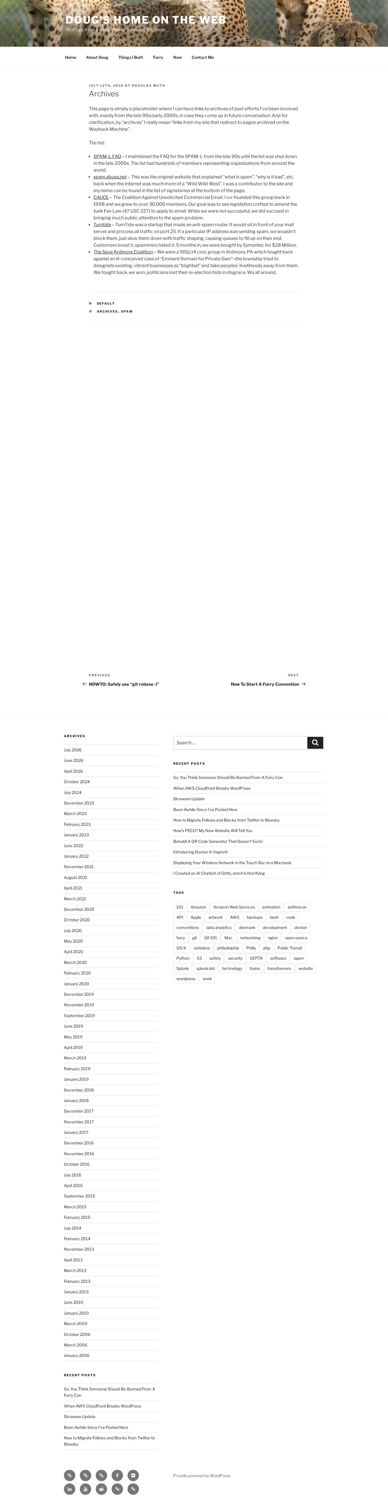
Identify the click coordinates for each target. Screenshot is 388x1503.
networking (250, 937)
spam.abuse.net (110, 177)
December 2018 (79, 1090)
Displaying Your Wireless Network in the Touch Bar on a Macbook (232, 862)
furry (180, 937)
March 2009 (75, 1323)
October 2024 (77, 781)
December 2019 (79, 994)
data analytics (218, 927)
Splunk (182, 968)
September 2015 (79, 1196)
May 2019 (73, 1036)
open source (296, 937)
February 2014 (77, 1238)
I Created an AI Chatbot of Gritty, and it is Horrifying (219, 873)
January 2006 (76, 1355)
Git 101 (210, 937)
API (179, 917)
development (275, 927)
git (194, 937)
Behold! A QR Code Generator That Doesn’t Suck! (217, 841)
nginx (273, 937)
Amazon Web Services (234, 907)
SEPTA (256, 958)
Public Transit (290, 947)
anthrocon (297, 907)
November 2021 (79, 866)
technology (232, 968)
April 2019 (73, 1047)
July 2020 (73, 930)
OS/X (181, 947)
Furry (158, 57)
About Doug (97, 57)
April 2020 (73, 951)
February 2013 (77, 1281)
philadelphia (228, 947)
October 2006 (77, 1334)
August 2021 (75, 877)
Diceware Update (79, 1416)
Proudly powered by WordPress (201, 1475)
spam (127, 311)
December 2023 (79, 803)
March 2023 (75, 813)
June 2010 (73, 1302)
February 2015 (77, 1217)
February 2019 (77, 1068)
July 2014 (72, 1228)
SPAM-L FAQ (107, 156)
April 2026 (73, 771)
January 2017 (76, 1132)
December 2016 (79, 1142)
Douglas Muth (148, 86)
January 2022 (76, 856)
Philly (251, 947)
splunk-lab (205, 968)
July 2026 (73, 749)
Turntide (102, 224)
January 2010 (76, 1313)
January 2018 (76, 1100)
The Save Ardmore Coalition (123, 252)
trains (255, 968)
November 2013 (79, 1249)
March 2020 (75, 962)
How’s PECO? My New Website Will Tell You (212, 830)
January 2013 (76, 1291)
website (306, 968)
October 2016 (76, 1164)
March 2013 (75, 1270)
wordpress (185, 978)
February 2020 (77, 972)
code (290, 917)
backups (254, 917)
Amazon (198, 907)
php (266, 947)
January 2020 (76, 983)
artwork (215, 917)
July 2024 (73, 792)
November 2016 (79, 1153)
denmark (247, 927)
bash (274, 917)
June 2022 (73, 845)
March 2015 (75, 1206)
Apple (196, 917)
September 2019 (79, 1015)
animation (271, 907)
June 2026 (73, 760)
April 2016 (73, 1185)
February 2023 (77, 824)
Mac (228, 937)
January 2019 (76, 1079)
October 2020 (77, 919)
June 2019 (73, 1026)
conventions (187, 927)
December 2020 (79, 909)
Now (177, 57)
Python (182, 958)
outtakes (202, 947)
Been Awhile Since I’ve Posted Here (96, 1427)
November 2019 (79, 1004)
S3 (199, 958)
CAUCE (101, 197)
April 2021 (73, 887)
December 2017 (78, 1111)
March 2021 (75, 898)
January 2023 (76, 834)
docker (300, 927)
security (235, 958)
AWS (234, 917)
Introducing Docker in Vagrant (200, 851)
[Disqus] (194, 403)
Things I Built (130, 57)
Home (70, 57)
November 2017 (79, 1121)
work (207, 978)
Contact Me (203, 57)
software (278, 958)
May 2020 (73, 941)
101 (179, 907)
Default (106, 303)
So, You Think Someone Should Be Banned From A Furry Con (228, 777)
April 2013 (73, 1259)
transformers (279, 968)
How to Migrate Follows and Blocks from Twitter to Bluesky (226, 820)
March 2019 (75, 1057)
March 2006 (75, 1344)
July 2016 (72, 1175)
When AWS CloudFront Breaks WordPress (102, 1406)
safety (215, 958)
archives (107, 311)
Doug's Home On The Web (146, 20)
